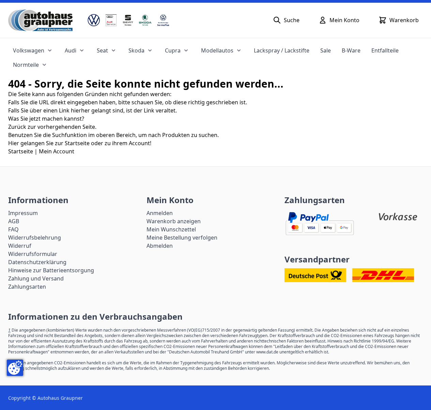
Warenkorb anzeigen (174, 221)
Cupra (173, 50)
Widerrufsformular (32, 254)
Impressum (23, 213)
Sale (325, 50)
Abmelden (160, 245)
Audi (70, 50)
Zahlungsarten (27, 286)
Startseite (20, 151)
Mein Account (56, 151)
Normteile (26, 65)
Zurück (17, 127)
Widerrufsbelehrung (34, 237)
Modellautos (217, 50)
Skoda (136, 50)
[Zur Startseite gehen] (40, 20)
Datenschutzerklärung (37, 262)
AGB (13, 221)
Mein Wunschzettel (171, 229)
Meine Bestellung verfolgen (182, 237)
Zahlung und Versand (36, 278)
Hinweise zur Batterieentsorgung (51, 270)
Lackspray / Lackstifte (281, 50)
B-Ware (351, 50)
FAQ (13, 229)
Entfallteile (385, 50)
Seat (102, 50)
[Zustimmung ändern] (15, 368)
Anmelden (160, 213)
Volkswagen (28, 50)
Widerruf (19, 245)
